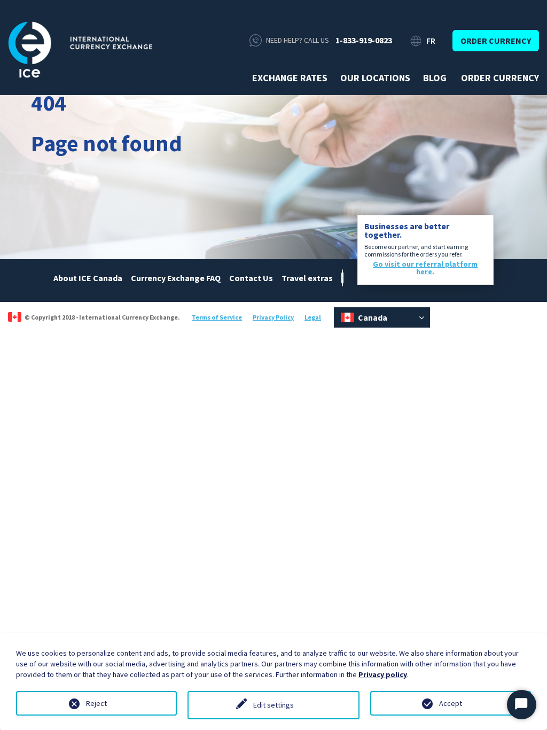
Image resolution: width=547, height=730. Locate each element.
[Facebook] (342, 276)
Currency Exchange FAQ (176, 278)
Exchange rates (289, 78)
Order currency (495, 40)
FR (430, 40)
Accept (450, 703)
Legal (312, 317)
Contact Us (251, 278)
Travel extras (307, 278)
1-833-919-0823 (363, 40)
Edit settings (273, 705)
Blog (435, 78)
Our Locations (375, 78)
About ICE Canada (87, 278)
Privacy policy (382, 674)
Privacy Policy (273, 317)
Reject (96, 703)
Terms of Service (217, 317)
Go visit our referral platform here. (425, 267)
